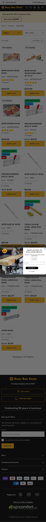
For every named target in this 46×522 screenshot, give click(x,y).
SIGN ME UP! (31, 267)
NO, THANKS (32, 271)
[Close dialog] (44, 249)
